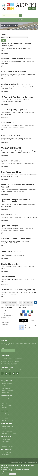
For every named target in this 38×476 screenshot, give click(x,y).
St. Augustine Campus (7, 420)
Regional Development (7, 388)
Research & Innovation (7, 390)
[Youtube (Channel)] (29, 316)
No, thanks (12, 473)
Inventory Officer (8, 123)
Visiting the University (7, 405)
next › (24, 305)
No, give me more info (6, 471)
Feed (17, 373)
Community (4, 401)
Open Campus (5, 418)
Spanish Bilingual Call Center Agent (16, 238)
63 (10, 305)
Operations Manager (9, 226)
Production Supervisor (10, 135)
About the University (7, 383)
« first (4, 302)
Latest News (5, 311)
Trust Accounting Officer (11, 172)
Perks (32, 320)
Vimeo (13, 373)
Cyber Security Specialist (11, 161)
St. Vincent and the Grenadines (31, 327)
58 (24, 302)
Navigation (19, 19)
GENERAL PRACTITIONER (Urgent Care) (18, 290)
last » (30, 305)
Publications (5, 324)
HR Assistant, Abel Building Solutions (17, 97)
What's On (4, 407)
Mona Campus (5, 416)
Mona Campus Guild (7, 429)
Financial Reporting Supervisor (14, 110)
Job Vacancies (5, 386)
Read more (5, 53)
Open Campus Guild (7, 431)
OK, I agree (5, 473)
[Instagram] (21, 316)
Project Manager (8, 277)
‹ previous (12, 302)
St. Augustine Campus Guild (9, 433)
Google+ (9, 373)
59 (28, 302)
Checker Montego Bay (10, 264)
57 (20, 302)
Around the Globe (6, 398)
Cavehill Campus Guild (7, 426)
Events (3, 313)
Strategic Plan (5, 392)
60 (31, 302)
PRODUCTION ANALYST (11, 148)
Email (3, 348)
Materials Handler (8, 215)
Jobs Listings (5, 322)
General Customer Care (11, 251)
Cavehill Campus (6, 413)
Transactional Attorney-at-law (13, 71)
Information (4, 403)
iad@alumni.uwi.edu (12, 363)
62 (6, 305)
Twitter (6, 373)
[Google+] (32, 312)
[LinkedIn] (25, 316)
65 (17, 305)
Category (3, 34)
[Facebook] (23, 312)
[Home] (19, 6)
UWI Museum (5, 454)
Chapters (24, 320)
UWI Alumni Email (6, 452)
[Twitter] (28, 312)
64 (13, 305)
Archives (4, 319)
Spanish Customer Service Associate (16, 59)
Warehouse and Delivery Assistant (15, 84)
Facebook (2, 373)
